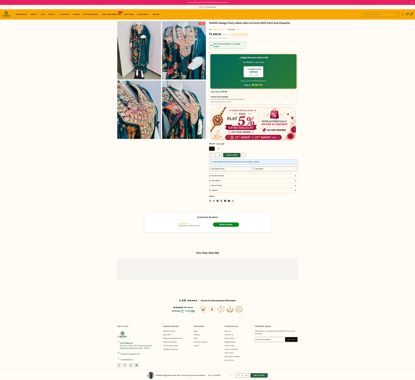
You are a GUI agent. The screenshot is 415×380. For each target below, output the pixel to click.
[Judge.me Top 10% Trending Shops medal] (238, 309)
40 (219, 149)
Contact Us (228, 335)
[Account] (402, 14)
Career (196, 346)
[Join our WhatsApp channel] (207, 2)
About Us (227, 331)
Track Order (228, 353)
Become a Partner (201, 342)
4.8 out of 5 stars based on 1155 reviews (218, 300)
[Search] (397, 14)
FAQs (196, 338)
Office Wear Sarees (170, 346)
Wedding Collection (170, 349)
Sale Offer (167, 335)
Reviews (197, 335)
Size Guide (220, 144)
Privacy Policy (229, 346)
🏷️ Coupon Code (253, 72)
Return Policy (229, 338)
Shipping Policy (230, 342)
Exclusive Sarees (169, 331)
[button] (244, 155)
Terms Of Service (231, 349)
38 (212, 149)
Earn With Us (229, 360)
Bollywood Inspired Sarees (172, 338)
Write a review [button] (225, 224)
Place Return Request (232, 356)
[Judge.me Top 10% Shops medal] (230, 309)
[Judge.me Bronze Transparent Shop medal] (221, 309)
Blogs (196, 331)
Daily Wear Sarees (170, 342)
